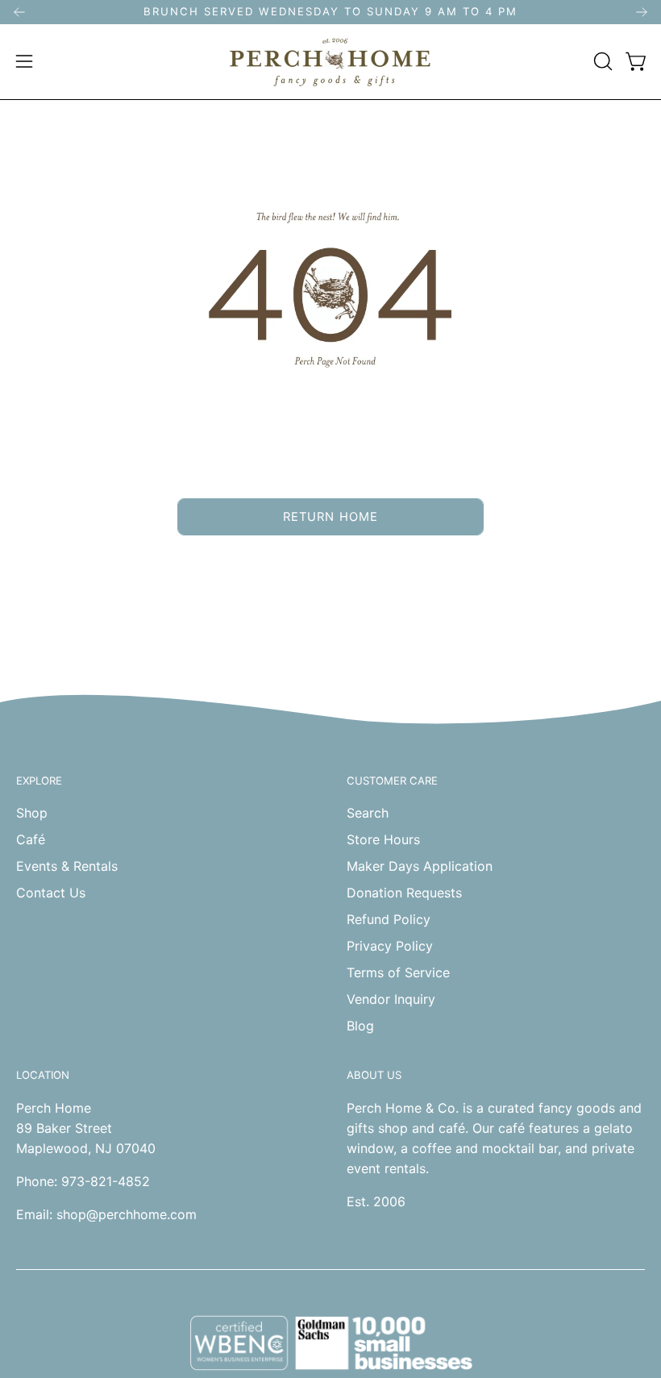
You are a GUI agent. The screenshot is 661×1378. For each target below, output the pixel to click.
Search (368, 813)
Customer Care (392, 780)
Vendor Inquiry (391, 999)
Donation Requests (404, 893)
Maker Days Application (420, 866)
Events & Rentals (67, 866)
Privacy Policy (390, 946)
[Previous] (19, 12)
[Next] (641, 12)
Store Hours (383, 839)
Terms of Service (398, 972)
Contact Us (50, 893)
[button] (601, 61)
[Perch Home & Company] (330, 61)
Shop (32, 813)
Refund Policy (388, 919)
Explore (39, 780)
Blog (360, 1026)
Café (30, 839)
